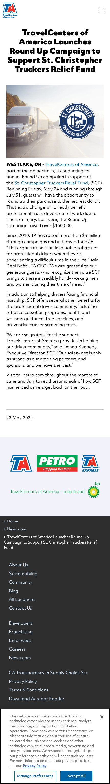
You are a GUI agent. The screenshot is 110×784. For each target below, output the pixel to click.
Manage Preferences (35, 776)
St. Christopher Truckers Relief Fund (51, 183)
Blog (13, 591)
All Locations (22, 599)
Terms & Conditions (28, 690)
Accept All (76, 776)
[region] (55, 746)
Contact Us (20, 608)
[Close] (101, 716)
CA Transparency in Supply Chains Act (48, 672)
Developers (20, 623)
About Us (18, 565)
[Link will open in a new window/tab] (55, 490)
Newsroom (20, 657)
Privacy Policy (23, 681)
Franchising (21, 632)
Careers (17, 649)
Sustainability (23, 573)
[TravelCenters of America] (10, 10)
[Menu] (102, 10)
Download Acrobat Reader (36, 698)
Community (20, 582)
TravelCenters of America (71, 164)
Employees (20, 640)
